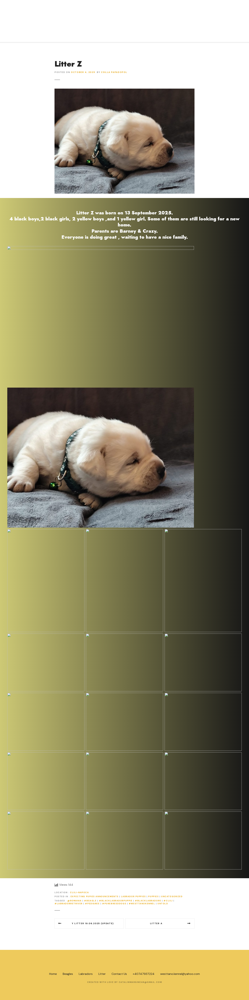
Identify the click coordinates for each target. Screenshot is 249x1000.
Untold (162, 903)
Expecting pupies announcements (94, 896)
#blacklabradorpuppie (115, 900)
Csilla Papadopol (114, 72)
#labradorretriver (69, 903)
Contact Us (119, 974)
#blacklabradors (148, 900)
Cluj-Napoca (79, 892)
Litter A (156, 923)
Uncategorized (171, 896)
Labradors (86, 974)
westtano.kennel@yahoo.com (180, 974)
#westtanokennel (142, 903)
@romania (74, 900)
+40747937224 (143, 974)
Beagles (68, 974)
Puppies (153, 896)
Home (53, 974)
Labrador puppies (133, 896)
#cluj (168, 900)
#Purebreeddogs (114, 903)
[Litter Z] (124, 91)
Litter (102, 974)
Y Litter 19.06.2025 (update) (93, 923)
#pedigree (92, 903)
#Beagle (90, 900)
